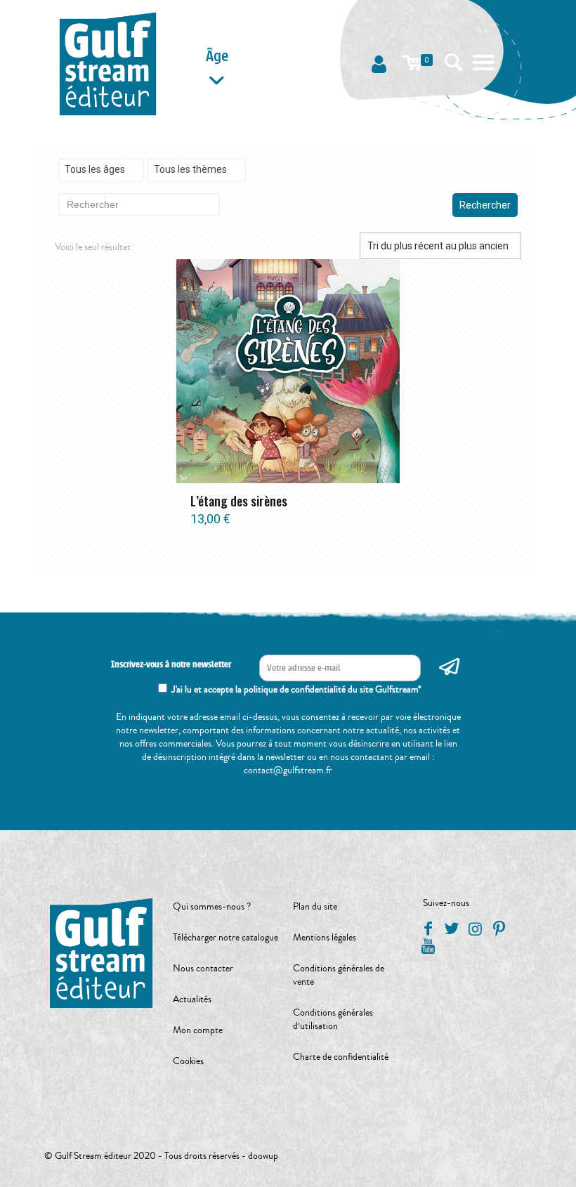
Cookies (188, 1061)
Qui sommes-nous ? (212, 907)
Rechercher (485, 205)
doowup (263, 1156)
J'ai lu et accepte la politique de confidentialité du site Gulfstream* (296, 690)
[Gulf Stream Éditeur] (107, 63)
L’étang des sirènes (238, 501)
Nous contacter (203, 969)
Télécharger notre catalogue (225, 938)
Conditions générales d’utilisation (333, 1019)
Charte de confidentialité (340, 1057)
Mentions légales (324, 938)
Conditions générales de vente (338, 975)
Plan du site (315, 907)
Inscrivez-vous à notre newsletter (171, 664)
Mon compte (198, 1030)
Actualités (192, 999)
